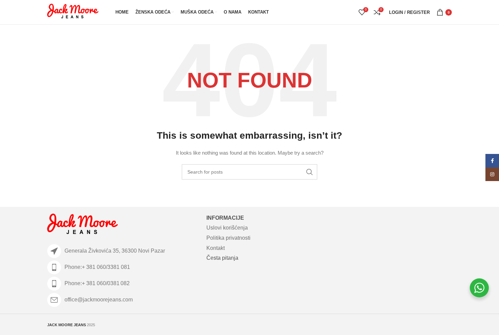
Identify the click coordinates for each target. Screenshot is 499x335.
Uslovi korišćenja (227, 228)
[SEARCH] (309, 172)
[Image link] (82, 225)
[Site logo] (72, 12)
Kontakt (215, 248)
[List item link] (123, 267)
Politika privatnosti (228, 238)
